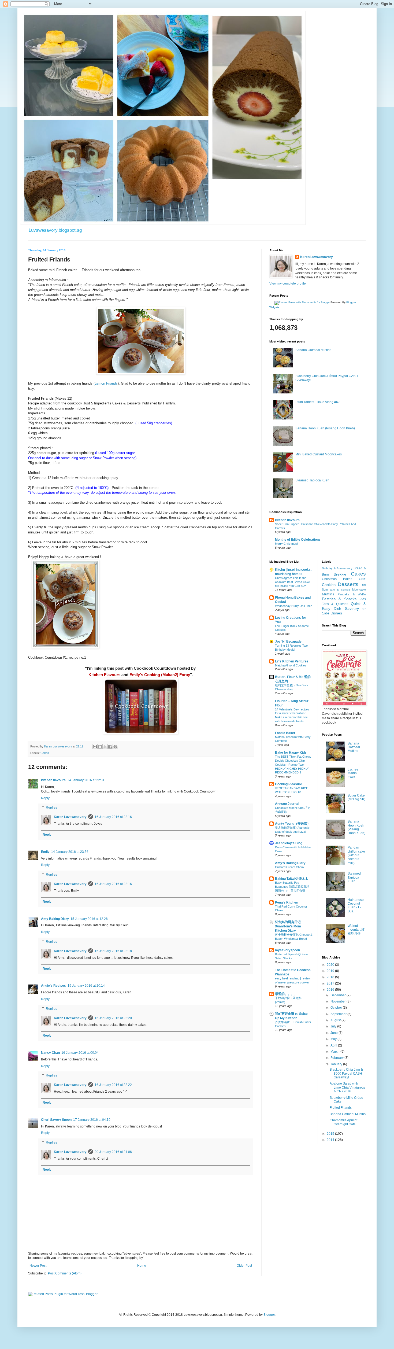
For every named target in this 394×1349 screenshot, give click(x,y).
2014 (331, 1140)
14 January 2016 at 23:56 (69, 852)
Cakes (44, 752)
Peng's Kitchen (286, 902)
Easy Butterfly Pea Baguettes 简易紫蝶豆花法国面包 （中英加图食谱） (292, 886)
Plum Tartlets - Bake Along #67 (317, 402)
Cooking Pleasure (288, 784)
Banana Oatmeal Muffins (313, 350)
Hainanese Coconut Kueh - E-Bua (356, 905)
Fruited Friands (341, 1108)
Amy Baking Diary (55, 919)
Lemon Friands (106, 383)
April (334, 1045)
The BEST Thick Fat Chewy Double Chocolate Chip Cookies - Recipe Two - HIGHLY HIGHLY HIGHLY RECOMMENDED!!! (293, 764)
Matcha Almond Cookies (290, 665)
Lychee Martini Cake (353, 773)
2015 (331, 1134)
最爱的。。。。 (286, 994)
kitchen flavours (53, 780)
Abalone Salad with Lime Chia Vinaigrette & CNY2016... (347, 1087)
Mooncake (359, 589)
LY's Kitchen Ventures (291, 661)
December (338, 995)
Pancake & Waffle (352, 594)
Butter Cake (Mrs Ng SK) (356, 797)
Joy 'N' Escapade (288, 641)
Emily (45, 852)
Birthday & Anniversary (337, 568)
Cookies (329, 585)
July (333, 1026)
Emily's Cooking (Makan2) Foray (159, 674)
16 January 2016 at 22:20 (113, 1018)
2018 (331, 977)
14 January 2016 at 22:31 (86, 780)
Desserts (348, 584)
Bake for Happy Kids (291, 752)
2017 (331, 983)
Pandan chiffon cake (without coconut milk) (356, 855)
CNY (362, 579)
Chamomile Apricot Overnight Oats (343, 1122)
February (337, 1058)
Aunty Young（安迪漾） (292, 823)
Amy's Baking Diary (290, 863)
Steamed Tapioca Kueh (312, 480)
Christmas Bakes (337, 579)
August (335, 1020)
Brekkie (340, 574)
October (336, 1007)
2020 (331, 965)
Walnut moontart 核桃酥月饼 (356, 929)
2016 (331, 990)
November (338, 1001)
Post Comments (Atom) (64, 1273)
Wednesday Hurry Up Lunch (293, 605)
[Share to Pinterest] (115, 746)
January (336, 1064)
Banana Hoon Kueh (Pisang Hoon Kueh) (325, 428)
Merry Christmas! (286, 543)
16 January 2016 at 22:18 (113, 951)
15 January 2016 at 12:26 (89, 919)
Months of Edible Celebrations (298, 539)
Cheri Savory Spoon (56, 1120)
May (333, 1039)
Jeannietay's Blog (288, 843)
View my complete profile (287, 283)
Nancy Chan (50, 1053)
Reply (45, 798)
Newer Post (37, 1265)
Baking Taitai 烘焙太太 (291, 878)
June (334, 1033)
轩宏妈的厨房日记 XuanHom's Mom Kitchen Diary (288, 926)
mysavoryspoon (287, 950)
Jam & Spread (340, 589)
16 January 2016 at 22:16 (113, 817)
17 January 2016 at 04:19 (91, 1120)
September (338, 1014)
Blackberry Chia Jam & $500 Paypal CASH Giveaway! (346, 1073)
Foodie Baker (285, 733)
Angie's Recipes (53, 985)
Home (141, 1265)
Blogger (269, 1315)
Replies (51, 808)
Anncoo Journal (287, 804)
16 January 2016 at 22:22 (113, 1085)
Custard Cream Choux (289, 867)
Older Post (244, 1265)
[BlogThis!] (100, 746)
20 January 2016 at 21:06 (113, 1152)
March (335, 1051)
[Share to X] (105, 746)
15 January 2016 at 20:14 (86, 985)
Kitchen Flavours (104, 674)
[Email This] (95, 746)
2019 (331, 971)
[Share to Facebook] (110, 746)
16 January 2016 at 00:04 (80, 1053)
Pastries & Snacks (339, 599)
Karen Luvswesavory (70, 817)
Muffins (328, 594)
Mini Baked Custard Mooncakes (318, 454)
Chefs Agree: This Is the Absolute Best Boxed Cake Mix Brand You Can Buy (292, 582)
